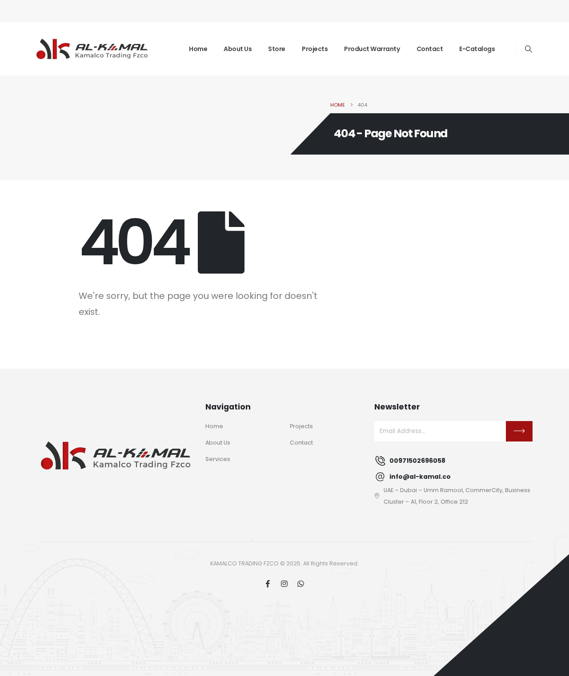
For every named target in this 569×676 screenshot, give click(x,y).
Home (198, 48)
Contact (430, 48)
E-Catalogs (477, 48)
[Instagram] (284, 583)
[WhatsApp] (300, 583)
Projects (315, 48)
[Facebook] (267, 583)
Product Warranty (372, 48)
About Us (238, 48)
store (276, 48)
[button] (529, 49)
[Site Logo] (92, 49)
